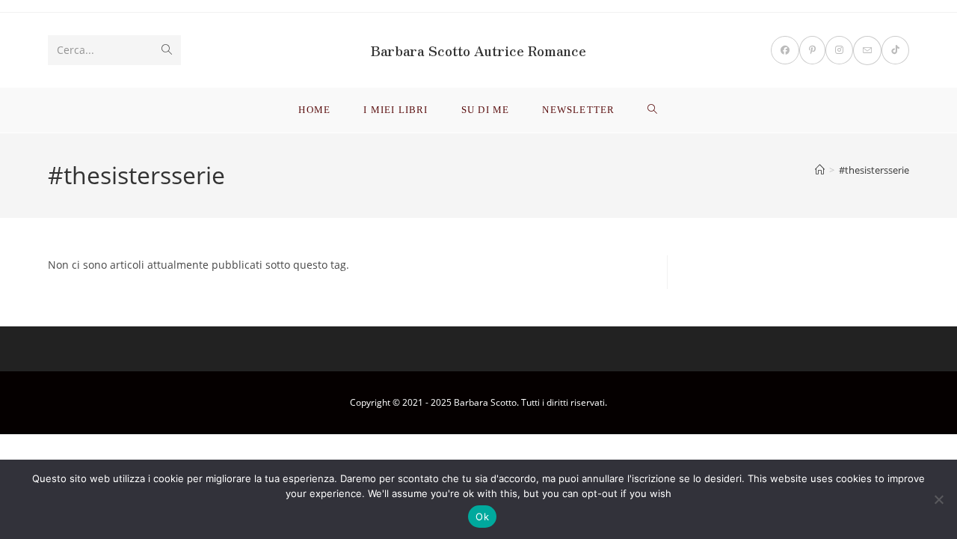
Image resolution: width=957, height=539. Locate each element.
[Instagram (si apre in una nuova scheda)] (839, 50)
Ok (482, 517)
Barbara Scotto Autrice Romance (478, 50)
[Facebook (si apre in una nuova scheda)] (785, 50)
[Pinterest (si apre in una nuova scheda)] (812, 50)
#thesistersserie (874, 170)
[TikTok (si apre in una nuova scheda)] (895, 50)
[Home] (820, 170)
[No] (938, 499)
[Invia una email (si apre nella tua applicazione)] (867, 50)
